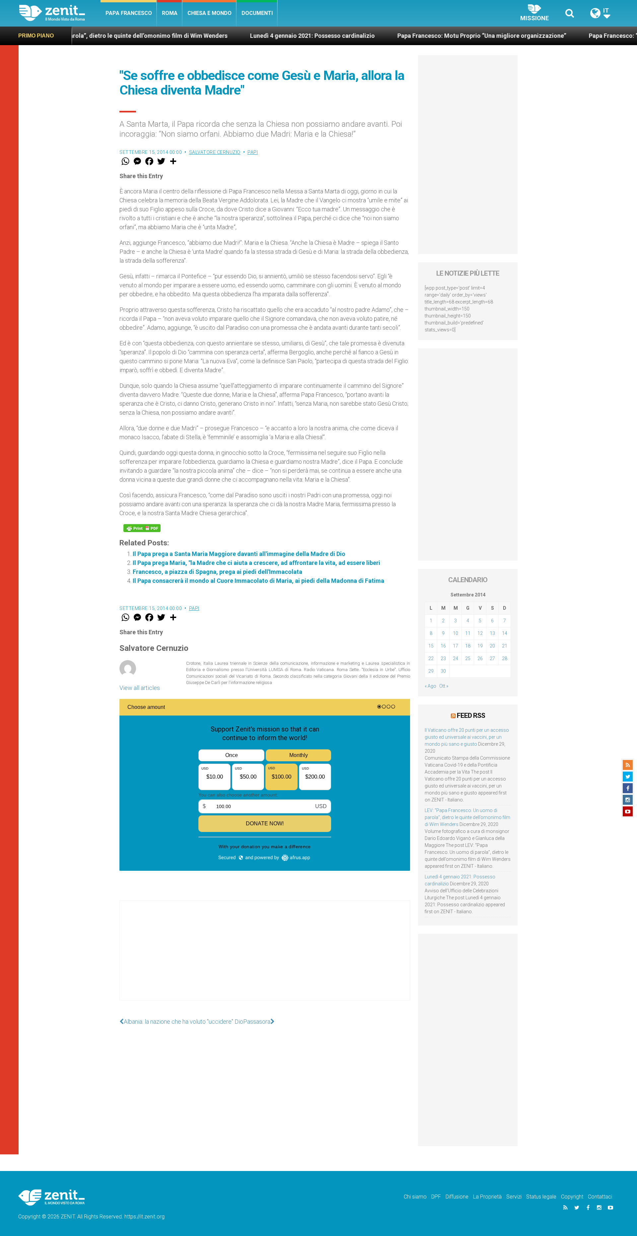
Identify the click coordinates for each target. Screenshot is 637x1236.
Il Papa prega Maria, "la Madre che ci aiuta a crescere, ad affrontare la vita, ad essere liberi (256, 562)
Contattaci (600, 1197)
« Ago (430, 686)
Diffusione (457, 1197)
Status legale (541, 1197)
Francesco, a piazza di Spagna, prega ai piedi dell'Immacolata (217, 571)
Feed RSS (471, 716)
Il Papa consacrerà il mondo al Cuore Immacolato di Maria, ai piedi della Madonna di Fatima (258, 580)
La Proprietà (487, 1197)
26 (480, 658)
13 (492, 633)
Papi (253, 152)
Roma (169, 13)
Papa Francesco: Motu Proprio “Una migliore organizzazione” (437, 35)
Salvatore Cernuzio (215, 152)
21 (504, 646)
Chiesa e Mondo (209, 13)
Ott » (443, 686)
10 (455, 633)
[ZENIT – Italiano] (60, 13)
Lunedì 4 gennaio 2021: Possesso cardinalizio (268, 35)
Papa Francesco (129, 13)
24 (455, 658)
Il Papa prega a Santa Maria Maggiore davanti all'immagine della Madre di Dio (239, 553)
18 (467, 646)
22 (431, 658)
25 (467, 658)
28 (504, 658)
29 (431, 671)
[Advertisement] (264, 957)
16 (443, 646)
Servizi (514, 1197)
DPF (436, 1197)
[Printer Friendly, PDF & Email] (142, 528)
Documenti (257, 13)
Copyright (572, 1197)
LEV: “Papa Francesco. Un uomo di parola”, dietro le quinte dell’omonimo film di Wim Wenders (467, 817)
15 (431, 646)
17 (455, 646)
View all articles (139, 687)
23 (443, 658)
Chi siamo (415, 1197)
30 (443, 671)
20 (492, 646)
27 (492, 658)
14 (504, 633)
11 (467, 633)
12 (480, 633)
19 (480, 646)
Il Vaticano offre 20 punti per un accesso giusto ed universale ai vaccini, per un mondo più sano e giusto (467, 737)
